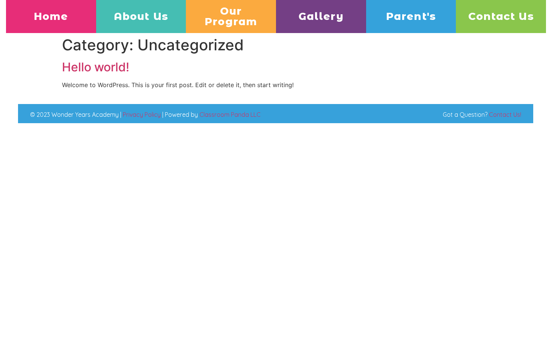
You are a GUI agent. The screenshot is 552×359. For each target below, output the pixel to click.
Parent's (411, 16)
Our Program (231, 16)
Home (51, 16)
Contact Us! (505, 114)
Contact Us (501, 16)
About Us (141, 16)
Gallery (321, 16)
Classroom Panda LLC (230, 114)
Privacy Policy (142, 114)
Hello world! (95, 67)
